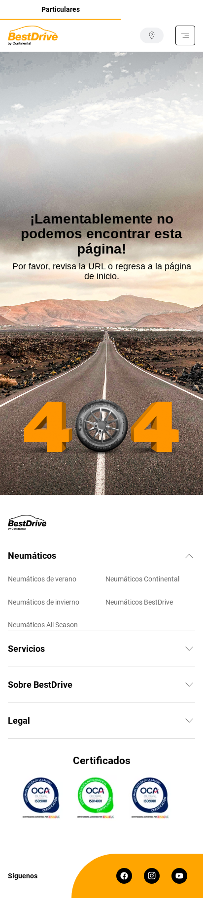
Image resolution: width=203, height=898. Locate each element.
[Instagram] (152, 876)
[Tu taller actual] (152, 35)
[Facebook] (124, 876)
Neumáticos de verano (42, 579)
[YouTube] (179, 876)
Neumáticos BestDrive (139, 602)
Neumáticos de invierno (43, 602)
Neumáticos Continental (142, 579)
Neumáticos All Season (43, 625)
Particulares (60, 9)
